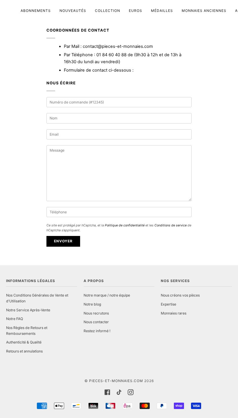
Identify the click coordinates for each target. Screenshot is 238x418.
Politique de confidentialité (125, 225)
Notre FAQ (14, 319)
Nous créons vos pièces (180, 295)
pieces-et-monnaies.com (116, 381)
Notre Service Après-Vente (28, 310)
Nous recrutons (96, 313)
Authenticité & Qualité (24, 342)
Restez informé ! (97, 331)
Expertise (168, 304)
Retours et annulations (24, 351)
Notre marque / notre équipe (107, 295)
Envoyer (63, 241)
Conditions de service (170, 225)
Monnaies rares (173, 313)
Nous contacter (96, 322)
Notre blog (92, 304)
